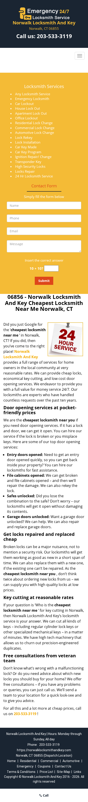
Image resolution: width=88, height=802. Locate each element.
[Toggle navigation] (80, 56)
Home (11, 761)
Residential (28, 761)
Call (45, 795)
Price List (46, 772)
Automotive (71, 761)
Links (77, 772)
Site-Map (63, 772)
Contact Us (63, 766)
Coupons (44, 766)
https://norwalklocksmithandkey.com (44, 750)
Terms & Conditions (21, 772)
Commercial (49, 761)
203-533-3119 (54, 36)
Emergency (25, 766)
